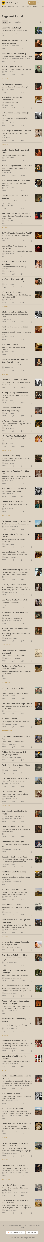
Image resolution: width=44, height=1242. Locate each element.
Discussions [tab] (17, 22)
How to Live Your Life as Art (14, 488)
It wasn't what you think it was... (13, 768)
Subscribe (32, 3)
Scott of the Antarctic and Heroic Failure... (16, 382)
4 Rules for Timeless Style (13, 842)
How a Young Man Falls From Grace (17, 165)
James (11, 72)
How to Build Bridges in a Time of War (16, 737)
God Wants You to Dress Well (14, 600)
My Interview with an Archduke (15, 942)
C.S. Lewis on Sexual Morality (14, 312)
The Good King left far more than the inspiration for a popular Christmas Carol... (17, 573)
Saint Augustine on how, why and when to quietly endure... (16, 425)
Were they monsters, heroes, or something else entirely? (17, 707)
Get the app (32, 1232)
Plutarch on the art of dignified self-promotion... (14, 202)
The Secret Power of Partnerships (16, 521)
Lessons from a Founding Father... (13, 656)
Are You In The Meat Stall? (13, 279)
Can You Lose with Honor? (13, 791)
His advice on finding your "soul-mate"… (16, 975)
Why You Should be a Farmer (14, 889)
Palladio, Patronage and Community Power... (14, 134)
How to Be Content (10, 344)
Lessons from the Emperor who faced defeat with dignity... (15, 795)
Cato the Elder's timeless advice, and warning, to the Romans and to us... (14, 893)
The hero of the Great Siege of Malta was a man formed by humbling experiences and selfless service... (17, 1082)
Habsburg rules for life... (10, 945)
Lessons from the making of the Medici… (16, 1061)
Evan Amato (26, 59)
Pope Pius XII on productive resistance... (16, 236)
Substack (12, 1238)
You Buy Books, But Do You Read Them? (15, 151)
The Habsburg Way (16, 33)
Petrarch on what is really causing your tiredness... (15, 396)
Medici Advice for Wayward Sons (16, 213)
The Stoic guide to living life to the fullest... (17, 721)
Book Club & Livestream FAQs (14, 41)
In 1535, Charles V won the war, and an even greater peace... (15, 459)
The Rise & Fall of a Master (13, 826)
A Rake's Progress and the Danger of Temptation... (14, 169)
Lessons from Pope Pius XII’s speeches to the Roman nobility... (16, 1097)
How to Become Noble (11, 1093)
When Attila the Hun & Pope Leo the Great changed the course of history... (16, 926)
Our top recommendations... (12, 618)
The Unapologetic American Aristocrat (14, 651)
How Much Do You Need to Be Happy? (14, 812)
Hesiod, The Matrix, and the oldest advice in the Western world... (17, 296)
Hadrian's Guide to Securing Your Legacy (16, 1019)
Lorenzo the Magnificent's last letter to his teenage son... (16, 217)
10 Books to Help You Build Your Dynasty (15, 614)
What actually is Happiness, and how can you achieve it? (16, 634)
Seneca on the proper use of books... (14, 155)
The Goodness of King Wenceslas (16, 569)
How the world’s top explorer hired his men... (15, 908)
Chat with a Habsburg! (11, 28)
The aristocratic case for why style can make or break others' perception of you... (17, 861)
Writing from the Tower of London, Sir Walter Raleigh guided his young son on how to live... (16, 588)
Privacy (25, 1225)
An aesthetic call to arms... (11, 603)
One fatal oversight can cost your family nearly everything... (16, 830)
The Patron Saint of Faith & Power (16, 1123)
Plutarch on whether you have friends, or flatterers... (16, 440)
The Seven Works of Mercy (13, 1165)
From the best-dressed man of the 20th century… (15, 845)
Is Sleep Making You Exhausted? (15, 393)
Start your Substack (17, 1232)
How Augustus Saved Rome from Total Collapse (15, 1201)
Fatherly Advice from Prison (14, 585)
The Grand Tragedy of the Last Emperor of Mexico (15, 1144)
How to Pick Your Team (12, 904)
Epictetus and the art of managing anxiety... (17, 251)
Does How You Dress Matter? (14, 857)
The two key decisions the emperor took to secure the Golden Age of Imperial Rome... (17, 1025)
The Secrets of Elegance (12, 84)
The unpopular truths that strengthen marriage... (15, 119)
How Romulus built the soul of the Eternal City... (16, 333)
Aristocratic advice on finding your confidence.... (14, 184)
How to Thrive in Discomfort (14, 552)
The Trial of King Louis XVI (13, 1185)
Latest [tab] (5, 22)
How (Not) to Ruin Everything (14, 955)
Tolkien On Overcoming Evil (14, 752)
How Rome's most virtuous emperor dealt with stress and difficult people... (16, 477)
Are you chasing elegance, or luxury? (15, 87)
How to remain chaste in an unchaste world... (15, 316)
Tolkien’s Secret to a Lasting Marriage (14, 971)
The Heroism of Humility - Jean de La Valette (16, 1077)
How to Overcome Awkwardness (16, 180)
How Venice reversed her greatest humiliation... (13, 540)
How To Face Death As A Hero (14, 380)
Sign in (39, 3)
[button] (3, 7)
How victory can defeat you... (12, 410)
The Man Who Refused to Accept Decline (16, 535)
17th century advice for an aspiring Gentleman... (14, 268)
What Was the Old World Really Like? (15, 689)
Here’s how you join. (9, 43)
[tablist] (12, 22)
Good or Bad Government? (13, 1108)
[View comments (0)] (12, 35)
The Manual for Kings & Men (14, 1041)
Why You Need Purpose (12, 292)
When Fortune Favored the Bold (15, 986)
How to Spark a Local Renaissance (16, 130)
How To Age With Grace (12, 66)
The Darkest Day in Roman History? (17, 765)
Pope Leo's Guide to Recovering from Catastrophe (15, 1002)
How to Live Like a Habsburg (14, 53)
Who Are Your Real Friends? (14, 436)
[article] (22, 32)
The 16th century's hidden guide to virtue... (17, 282)
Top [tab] (10, 22)
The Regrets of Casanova (12, 501)
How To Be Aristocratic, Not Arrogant (14, 262)
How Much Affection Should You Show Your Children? (15, 361)
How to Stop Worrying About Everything (14, 247)
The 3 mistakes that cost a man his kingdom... (14, 959)
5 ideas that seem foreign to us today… (15, 693)
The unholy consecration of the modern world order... (15, 1189)
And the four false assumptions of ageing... (17, 69)
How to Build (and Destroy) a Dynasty (14, 1057)
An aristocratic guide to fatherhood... (15, 365)
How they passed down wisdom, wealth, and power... (16, 878)
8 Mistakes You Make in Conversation (12, 98)
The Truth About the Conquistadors (17, 703)
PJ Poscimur (25, 605)
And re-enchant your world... (12, 491)
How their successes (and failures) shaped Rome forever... (16, 672)
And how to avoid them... (10, 102)
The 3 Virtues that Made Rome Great (15, 328)
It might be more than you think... (13, 816)
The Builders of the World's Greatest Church (13, 667)
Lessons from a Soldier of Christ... (13, 742)
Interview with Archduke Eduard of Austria (17, 56)
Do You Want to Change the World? (17, 233)
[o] (38, 56)
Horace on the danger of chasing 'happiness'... (13, 348)
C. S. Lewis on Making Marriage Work (15, 114)
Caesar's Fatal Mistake (11, 408)
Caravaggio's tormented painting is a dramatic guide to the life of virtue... (15, 1169)
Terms (31, 1225)
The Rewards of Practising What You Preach (16, 921)
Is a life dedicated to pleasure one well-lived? (15, 505)
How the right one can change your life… (16, 524)
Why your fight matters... (10, 755)
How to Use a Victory (11, 456)
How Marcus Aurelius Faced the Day (15, 472)
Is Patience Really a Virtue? (13, 421)
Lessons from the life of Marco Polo (14, 555)
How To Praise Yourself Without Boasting (15, 197)
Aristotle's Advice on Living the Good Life (15, 629)
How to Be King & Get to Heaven (15, 778)
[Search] (40, 22)
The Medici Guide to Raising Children (14, 873)
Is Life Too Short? (9, 719)
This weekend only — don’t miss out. (15, 30)
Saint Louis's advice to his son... (13, 781)
